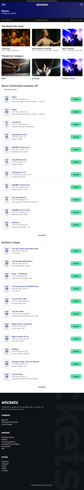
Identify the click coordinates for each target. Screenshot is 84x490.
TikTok (4, 466)
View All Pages (7, 424)
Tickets (76, 99)
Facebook (5, 461)
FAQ (3, 448)
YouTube (5, 470)
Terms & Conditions (9, 442)
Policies (4, 439)
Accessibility (6, 446)
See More (42, 235)
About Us (5, 420)
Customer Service (8, 437)
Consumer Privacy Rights (10, 444)
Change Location (10, 89)
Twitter (4, 468)
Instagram (5, 464)
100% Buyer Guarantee (10, 422)
